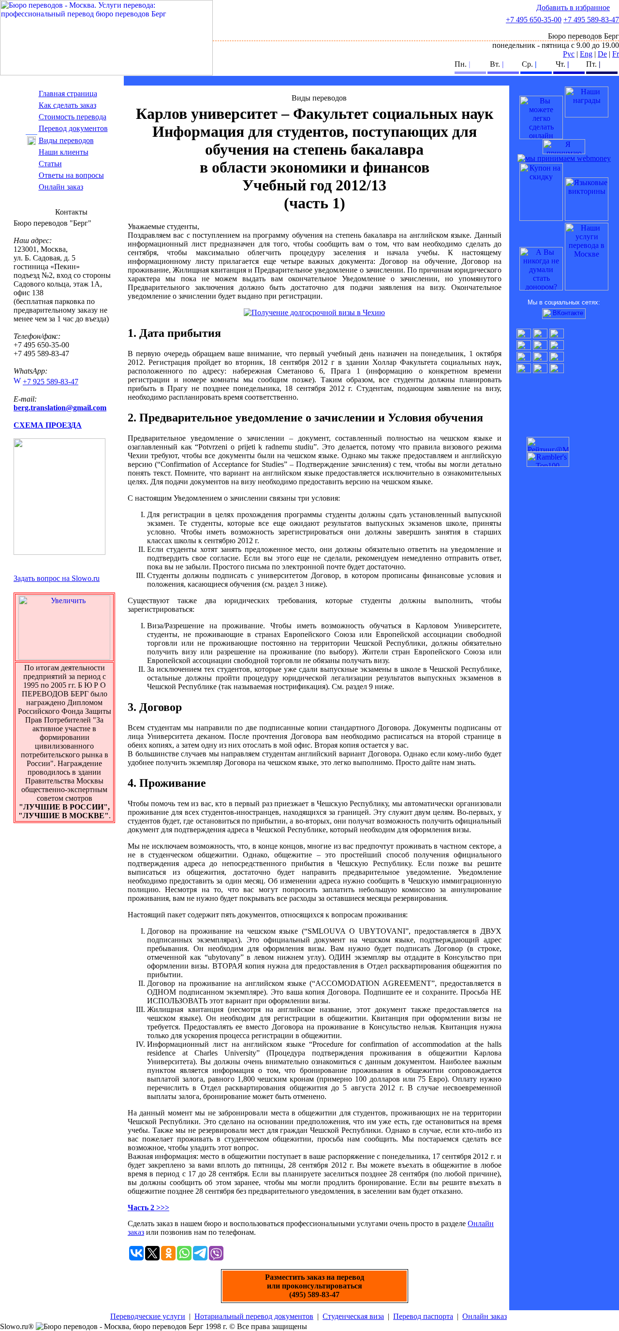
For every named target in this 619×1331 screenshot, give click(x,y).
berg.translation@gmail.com (60, 408)
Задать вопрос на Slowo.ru (57, 578)
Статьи (50, 163)
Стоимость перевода (72, 117)
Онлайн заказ (61, 187)
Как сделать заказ (67, 105)
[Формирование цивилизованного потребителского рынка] (586, 115)
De (602, 54)
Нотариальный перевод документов (253, 1316)
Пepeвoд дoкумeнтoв (73, 128)
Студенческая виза (353, 1316)
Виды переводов (66, 140)
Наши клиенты (63, 152)
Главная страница (68, 93)
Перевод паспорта (423, 1316)
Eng (586, 54)
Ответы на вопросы (71, 175)
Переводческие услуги (147, 1316)
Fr (615, 54)
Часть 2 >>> (148, 1207)
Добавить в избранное (573, 7)
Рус (569, 54)
